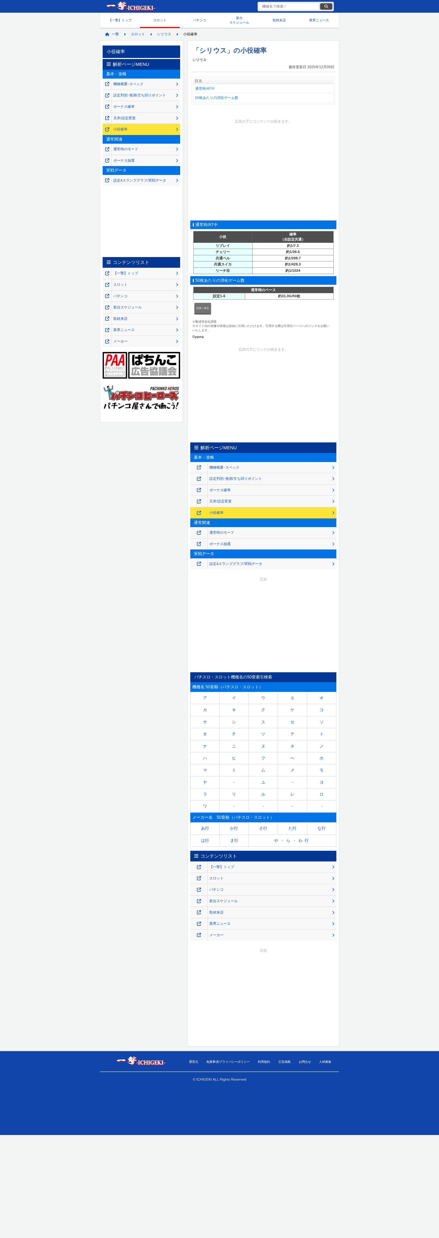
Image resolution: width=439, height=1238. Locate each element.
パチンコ (199, 20)
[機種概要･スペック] (199, 467)
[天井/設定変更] (199, 501)
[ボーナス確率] (199, 490)
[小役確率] (199, 513)
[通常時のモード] (199, 533)
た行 (292, 828)
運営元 (193, 1061)
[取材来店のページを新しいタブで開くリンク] (199, 912)
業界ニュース (319, 20)
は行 (205, 840)
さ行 (263, 828)
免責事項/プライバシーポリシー (228, 1061)
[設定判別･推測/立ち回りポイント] (199, 479)
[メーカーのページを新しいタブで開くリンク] (199, 935)
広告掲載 (284, 1061)
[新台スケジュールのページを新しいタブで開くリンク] (199, 901)
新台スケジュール (239, 20)
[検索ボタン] (326, 6)
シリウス (164, 34)
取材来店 (279, 20)
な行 (322, 828)
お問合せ (305, 1061)
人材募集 (325, 1061)
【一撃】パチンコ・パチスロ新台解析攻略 (130, 6)
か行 (234, 828)
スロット (159, 20)
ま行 (234, 840)
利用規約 (264, 1061)
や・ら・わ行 (292, 840)
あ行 (205, 828)
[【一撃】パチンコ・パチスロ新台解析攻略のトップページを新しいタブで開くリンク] (199, 867)
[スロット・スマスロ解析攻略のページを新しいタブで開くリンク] (199, 878)
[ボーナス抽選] (199, 544)
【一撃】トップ (120, 20)
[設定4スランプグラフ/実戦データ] (199, 564)
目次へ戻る (202, 308)
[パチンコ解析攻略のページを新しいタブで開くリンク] (199, 890)
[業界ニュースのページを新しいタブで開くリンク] (199, 924)
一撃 (115, 34)
